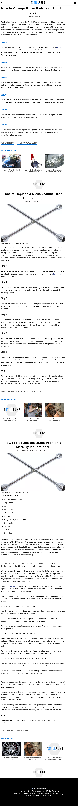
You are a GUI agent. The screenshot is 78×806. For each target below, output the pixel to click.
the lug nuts (57, 274)
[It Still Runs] (38, 2)
